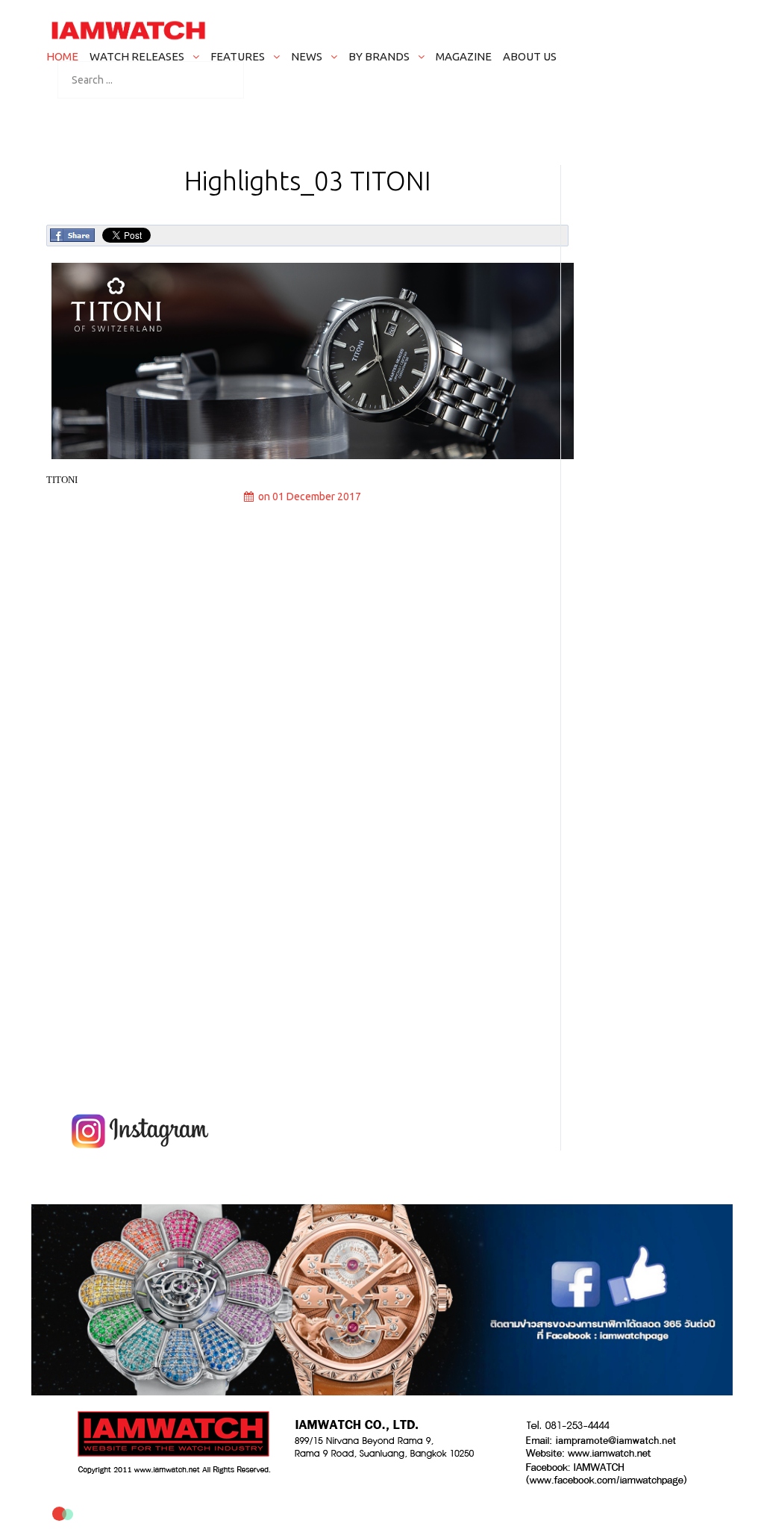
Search (68, 83)
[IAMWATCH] (128, 30)
